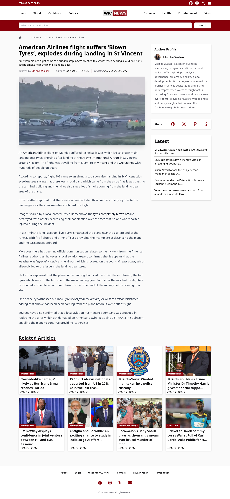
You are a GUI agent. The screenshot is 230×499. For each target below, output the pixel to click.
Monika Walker (40, 71)
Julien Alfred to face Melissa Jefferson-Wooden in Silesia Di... (176, 171)
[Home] (20, 37)
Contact (121, 472)
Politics (73, 13)
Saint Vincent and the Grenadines (66, 37)
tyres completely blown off (111, 214)
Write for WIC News (99, 472)
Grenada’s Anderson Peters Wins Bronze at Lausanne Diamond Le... (179, 182)
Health (166, 13)
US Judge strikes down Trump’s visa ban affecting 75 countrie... (178, 161)
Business (149, 13)
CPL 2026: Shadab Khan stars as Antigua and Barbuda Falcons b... (180, 151)
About (64, 472)
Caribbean (54, 13)
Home (22, 13)
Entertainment (187, 13)
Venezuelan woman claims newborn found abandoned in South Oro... (179, 192)
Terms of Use (162, 472)
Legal (78, 472)
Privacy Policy (140, 472)
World (37, 13)
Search (202, 25)
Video (207, 13)
